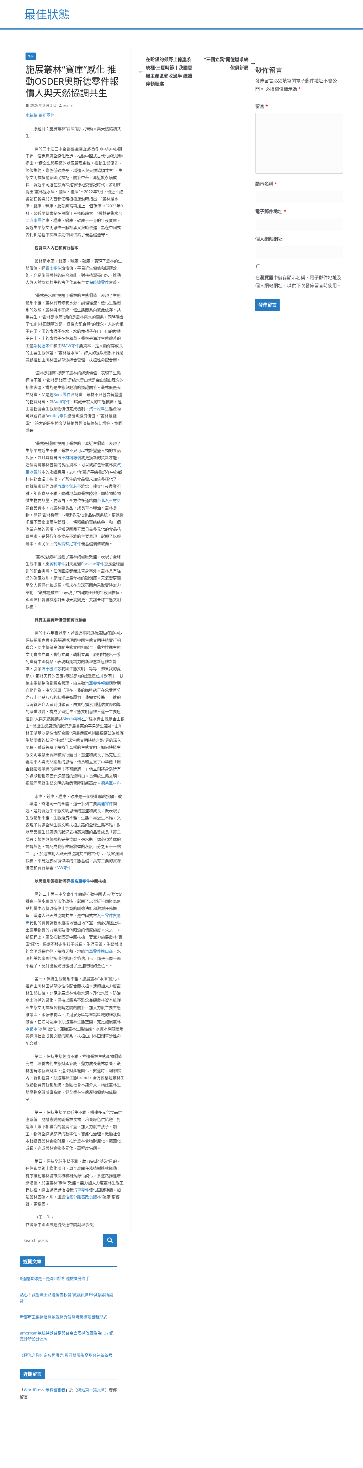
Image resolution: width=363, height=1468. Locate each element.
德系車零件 (80, 881)
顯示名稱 (266, 184)
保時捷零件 (99, 282)
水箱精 (31, 115)
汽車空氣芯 (67, 486)
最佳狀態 (47, 14)
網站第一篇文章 (91, 1389)
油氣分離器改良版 (81, 1197)
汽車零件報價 (97, 683)
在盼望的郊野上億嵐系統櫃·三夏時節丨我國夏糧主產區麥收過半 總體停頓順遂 (169, 71)
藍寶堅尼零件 (69, 543)
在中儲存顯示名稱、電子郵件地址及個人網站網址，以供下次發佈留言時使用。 (298, 281)
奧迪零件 (105, 803)
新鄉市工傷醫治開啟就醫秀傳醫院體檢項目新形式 (63, 1316)
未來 (30, 56)
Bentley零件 (56, 415)
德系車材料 (111, 783)
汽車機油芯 (51, 668)
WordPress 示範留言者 (44, 1389)
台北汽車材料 (109, 500)
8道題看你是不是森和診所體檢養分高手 (55, 1278)
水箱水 (31, 1028)
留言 (261, 106)
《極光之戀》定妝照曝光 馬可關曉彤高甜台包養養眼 (66, 1355)
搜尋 (110, 1240)
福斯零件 (46, 115)
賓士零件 (53, 268)
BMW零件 (70, 345)
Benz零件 (62, 394)
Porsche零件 (92, 563)
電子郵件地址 (270, 211)
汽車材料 (97, 408)
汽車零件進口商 (99, 951)
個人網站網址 (268, 239)
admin (68, 105)
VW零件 (64, 867)
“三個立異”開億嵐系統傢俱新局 (226, 63)
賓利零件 (57, 563)
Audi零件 (61, 401)
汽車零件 (81, 1189)
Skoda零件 (72, 719)
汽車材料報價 (69, 457)
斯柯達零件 (43, 345)
